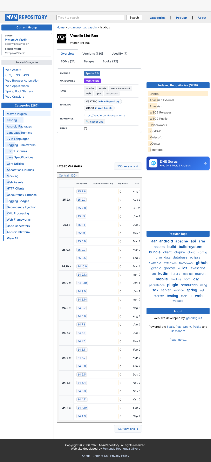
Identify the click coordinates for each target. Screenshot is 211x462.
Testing (12, 120)
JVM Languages (18, 138)
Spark (187, 326)
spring (192, 290)
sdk (155, 290)
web (88, 93)
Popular (181, 17)
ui (191, 296)
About (202, 17)
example (155, 263)
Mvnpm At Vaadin (16, 39)
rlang (203, 285)
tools (184, 296)
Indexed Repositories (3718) (178, 85)
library (176, 274)
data (167, 257)
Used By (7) (119, 53)
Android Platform (18, 232)
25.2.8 (81, 191)
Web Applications (17, 86)
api (194, 241)
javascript (197, 268)
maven (200, 273)
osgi (196, 279)
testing (173, 296)
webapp (178, 300)
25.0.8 (81, 241)
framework (186, 263)
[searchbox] (90, 17)
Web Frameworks (19, 219)
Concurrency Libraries (22, 194)
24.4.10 (82, 407)
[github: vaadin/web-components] (85, 128)
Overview (67, 53)
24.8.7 (81, 308)
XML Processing (18, 213)
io (179, 268)
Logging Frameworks (21, 145)
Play (179, 326)
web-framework (120, 88)
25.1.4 (81, 224)
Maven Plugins (17, 114)
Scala (170, 326)
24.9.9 (81, 291)
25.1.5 (81, 216)
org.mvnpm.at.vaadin (82, 27)
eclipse (195, 257)
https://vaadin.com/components (104, 115)
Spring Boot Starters (19, 91)
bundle (155, 252)
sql (202, 290)
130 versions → (127, 166)
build (172, 246)
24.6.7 (81, 357)
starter (159, 296)
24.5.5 (81, 374)
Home (60, 27)
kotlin (163, 273)
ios (185, 268)
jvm (154, 274)
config (202, 252)
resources (112, 93)
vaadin (90, 88)
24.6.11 (81, 349)
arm (201, 241)
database (180, 257)
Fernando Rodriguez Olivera (121, 448)
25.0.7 (81, 249)
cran (159, 257)
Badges (89, 61)
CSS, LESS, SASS (17, 75)
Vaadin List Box (84, 35)
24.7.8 (81, 333)
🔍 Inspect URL (94, 121)
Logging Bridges (18, 201)
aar (154, 241)
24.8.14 (82, 299)
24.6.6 (81, 366)
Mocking (13, 176)
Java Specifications (20, 157)
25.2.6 (81, 208)
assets (102, 88)
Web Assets (13, 69)
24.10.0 (82, 266)
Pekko (197, 326)
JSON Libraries (17, 151)
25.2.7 (81, 199)
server (166, 290)
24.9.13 (82, 274)
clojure (180, 252)
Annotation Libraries (20, 170)
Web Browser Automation (22, 80)
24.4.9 (81, 416)
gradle (156, 268)
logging (188, 273)
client (168, 252)
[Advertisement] (105, 5)
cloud (192, 252)
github (201, 263)
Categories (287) (27, 105)
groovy (170, 268)
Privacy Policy (119, 455)
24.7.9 (81, 324)
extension (170, 263)
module (176, 279)
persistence (157, 285)
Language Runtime (19, 132)
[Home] (26, 19)
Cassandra (178, 331)
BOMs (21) (68, 61)
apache (182, 241)
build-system (190, 246)
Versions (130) (92, 53)
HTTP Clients (16, 188)
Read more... (178, 339)
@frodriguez (194, 318)
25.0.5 (81, 258)
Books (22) (110, 61)
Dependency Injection (21, 207)
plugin (173, 285)
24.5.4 (81, 382)
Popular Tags (178, 233)
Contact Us (100, 455)
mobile (162, 279)
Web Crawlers (14, 96)
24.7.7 (81, 341)
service (179, 290)
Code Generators (18, 226)
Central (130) (68, 175)
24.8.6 (81, 316)
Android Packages (19, 126)
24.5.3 (81, 391)
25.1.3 (81, 233)
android (166, 241)
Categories (157, 17)
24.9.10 (82, 282)
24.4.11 (81, 399)
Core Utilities (15, 163)
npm (98, 93)
